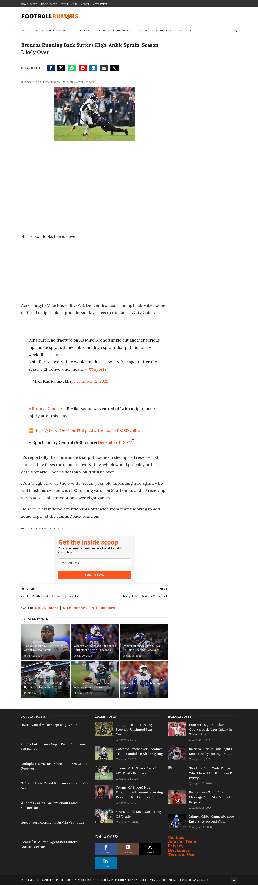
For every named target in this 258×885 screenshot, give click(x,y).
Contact (176, 837)
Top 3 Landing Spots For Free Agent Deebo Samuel (44, 648)
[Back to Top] (234, 880)
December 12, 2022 (90, 381)
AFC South (64, 30)
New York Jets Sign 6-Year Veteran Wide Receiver (91, 685)
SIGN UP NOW (94, 575)
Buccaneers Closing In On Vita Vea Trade (52, 822)
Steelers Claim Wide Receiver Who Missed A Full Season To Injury (211, 773)
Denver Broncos (84, 82)
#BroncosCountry (45, 408)
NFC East (166, 30)
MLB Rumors (49, 4)
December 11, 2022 (115, 442)
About (85, 4)
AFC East (84, 30)
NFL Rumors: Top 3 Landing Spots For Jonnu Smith (43, 685)
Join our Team (182, 841)
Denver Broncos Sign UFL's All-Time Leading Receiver (141, 648)
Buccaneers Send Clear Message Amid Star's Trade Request (210, 797)
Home (25, 30)
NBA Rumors (29, 4)
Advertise (100, 4)
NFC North (125, 30)
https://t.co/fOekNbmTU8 (58, 430)
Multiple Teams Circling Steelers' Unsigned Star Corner (134, 729)
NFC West (186, 30)
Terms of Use (181, 854)
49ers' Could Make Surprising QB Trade (51, 725)
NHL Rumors (69, 4)
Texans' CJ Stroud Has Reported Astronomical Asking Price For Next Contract (139, 792)
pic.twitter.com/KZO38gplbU (112, 430)
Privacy (176, 845)
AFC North (43, 30)
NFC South (146, 30)
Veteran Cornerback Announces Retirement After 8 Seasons (95, 648)
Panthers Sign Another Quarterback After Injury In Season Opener (210, 729)
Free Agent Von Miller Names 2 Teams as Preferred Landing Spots (144, 683)
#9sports (97, 369)
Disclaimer (179, 850)
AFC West (104, 30)
